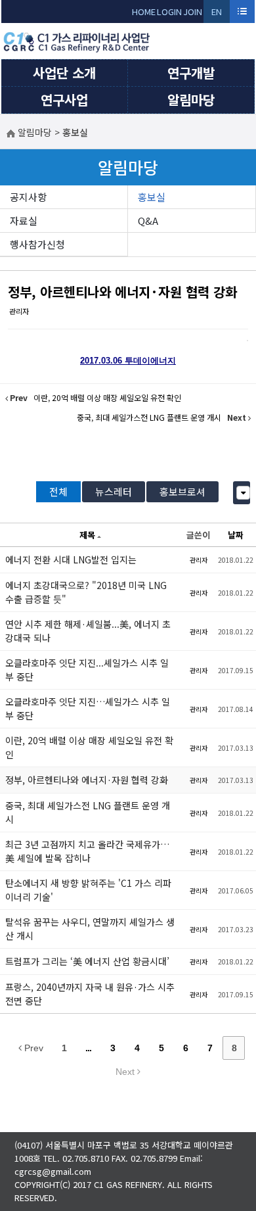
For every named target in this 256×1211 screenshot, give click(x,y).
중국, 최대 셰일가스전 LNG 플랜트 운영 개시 (87, 812)
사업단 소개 (64, 72)
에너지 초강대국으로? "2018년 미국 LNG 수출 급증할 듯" (86, 592)
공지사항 (28, 197)
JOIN (192, 11)
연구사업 (64, 99)
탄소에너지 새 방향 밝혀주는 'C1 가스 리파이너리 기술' (88, 889)
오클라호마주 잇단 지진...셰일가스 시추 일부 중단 (87, 669)
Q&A (148, 220)
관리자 (19, 311)
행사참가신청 (37, 244)
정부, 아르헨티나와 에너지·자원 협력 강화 (122, 291)
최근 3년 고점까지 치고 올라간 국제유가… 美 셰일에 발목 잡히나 (87, 851)
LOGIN (169, 11)
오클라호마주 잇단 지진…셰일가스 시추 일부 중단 (87, 708)
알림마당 (191, 99)
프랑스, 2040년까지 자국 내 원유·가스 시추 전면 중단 (90, 993)
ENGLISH (217, 14)
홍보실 (151, 197)
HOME (144, 11)
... (88, 1048)
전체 (58, 491)
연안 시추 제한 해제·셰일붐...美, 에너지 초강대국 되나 (88, 630)
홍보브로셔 (182, 491)
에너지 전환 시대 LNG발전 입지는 (71, 559)
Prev (32, 1048)
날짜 (236, 535)
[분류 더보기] (243, 493)
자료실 (23, 220)
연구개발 (191, 72)
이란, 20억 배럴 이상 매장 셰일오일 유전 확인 (89, 747)
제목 (87, 535)
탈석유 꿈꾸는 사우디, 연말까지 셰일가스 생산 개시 (90, 928)
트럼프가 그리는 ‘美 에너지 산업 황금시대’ (87, 961)
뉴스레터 (113, 491)
